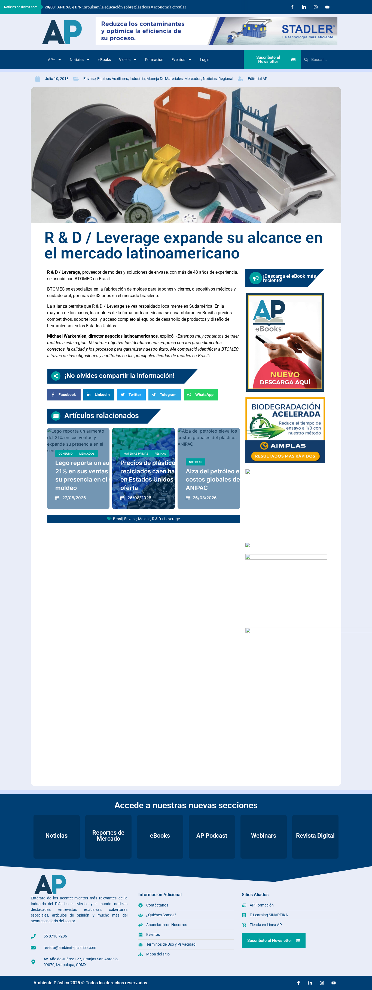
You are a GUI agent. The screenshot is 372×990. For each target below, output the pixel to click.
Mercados (192, 78)
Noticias (77, 59)
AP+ (51, 59)
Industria (137, 78)
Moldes (144, 519)
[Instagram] (315, 7)
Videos (124, 59)
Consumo (66, 453)
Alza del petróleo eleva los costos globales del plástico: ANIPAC (227, 480)
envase (130, 519)
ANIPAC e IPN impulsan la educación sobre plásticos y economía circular (115, 7)
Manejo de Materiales (165, 78)
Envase (89, 78)
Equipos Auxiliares (112, 78)
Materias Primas (136, 453)
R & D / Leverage (166, 519)
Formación (154, 59)
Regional (225, 78)
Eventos (178, 59)
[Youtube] (327, 7)
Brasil (118, 519)
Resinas (160, 453)
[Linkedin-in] (304, 7)
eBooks (104, 59)
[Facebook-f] (292, 7)
